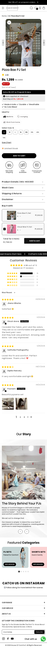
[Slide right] (44, 43)
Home (4, 16)
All (9, 16)
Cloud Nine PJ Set (24, 227)
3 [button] (24, 417)
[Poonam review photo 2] (22, 404)
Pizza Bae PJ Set (24, 213)
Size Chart (6, 142)
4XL (38, 132)
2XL (26, 132)
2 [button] (20, 417)
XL (21, 132)
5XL (4, 138)
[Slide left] (3, 43)
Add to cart (34, 241)
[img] (8, 299)
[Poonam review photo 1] (8, 404)
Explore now (9, 564)
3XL (32, 132)
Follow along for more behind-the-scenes (24, 587)
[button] (4, 8)
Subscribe (39, 632)
